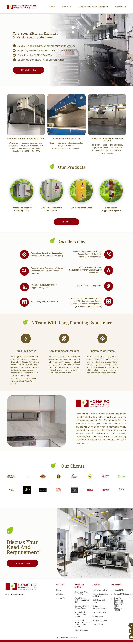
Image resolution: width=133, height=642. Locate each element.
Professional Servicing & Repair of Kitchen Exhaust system (82, 623)
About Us (66, 7)
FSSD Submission (81, 630)
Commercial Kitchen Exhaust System (82, 593)
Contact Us (120, 7)
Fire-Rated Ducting (100, 620)
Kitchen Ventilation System (92, 7)
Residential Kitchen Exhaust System (82, 607)
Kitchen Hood (98, 616)
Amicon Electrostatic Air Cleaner (100, 595)
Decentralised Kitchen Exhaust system (81, 614)
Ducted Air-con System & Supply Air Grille (82, 600)
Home (52, 7)
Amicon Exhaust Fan (100, 590)
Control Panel (98, 624)
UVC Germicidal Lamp (99, 601)
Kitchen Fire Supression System (100, 607)
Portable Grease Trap (100, 612)
